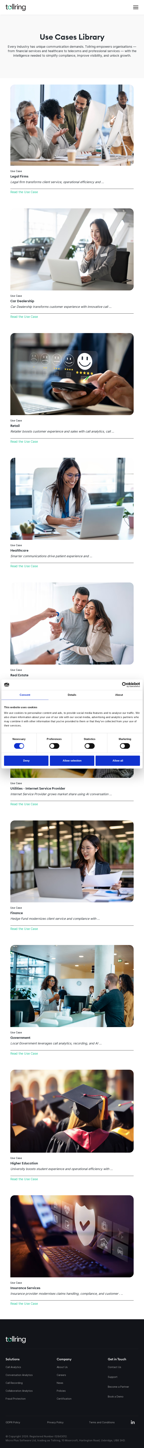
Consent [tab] (25, 694)
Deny (26, 760)
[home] (16, 7)
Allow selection (72, 760)
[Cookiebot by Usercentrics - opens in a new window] (106, 684)
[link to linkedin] (133, 1422)
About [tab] (119, 694)
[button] (135, 7)
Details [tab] (72, 694)
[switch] (54, 746)
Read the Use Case (24, 192)
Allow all (118, 760)
